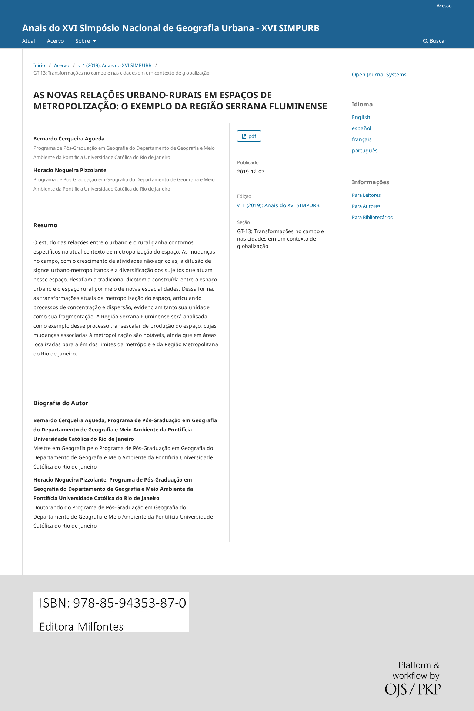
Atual (28, 40)
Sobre (83, 40)
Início (39, 65)
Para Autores (366, 206)
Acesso (444, 5)
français (362, 139)
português (365, 150)
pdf (251, 136)
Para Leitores (366, 195)
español (361, 128)
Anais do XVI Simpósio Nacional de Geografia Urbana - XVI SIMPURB (171, 28)
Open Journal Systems (379, 74)
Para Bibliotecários (372, 217)
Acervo (55, 40)
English (361, 116)
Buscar (437, 40)
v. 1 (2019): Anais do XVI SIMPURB (114, 65)
